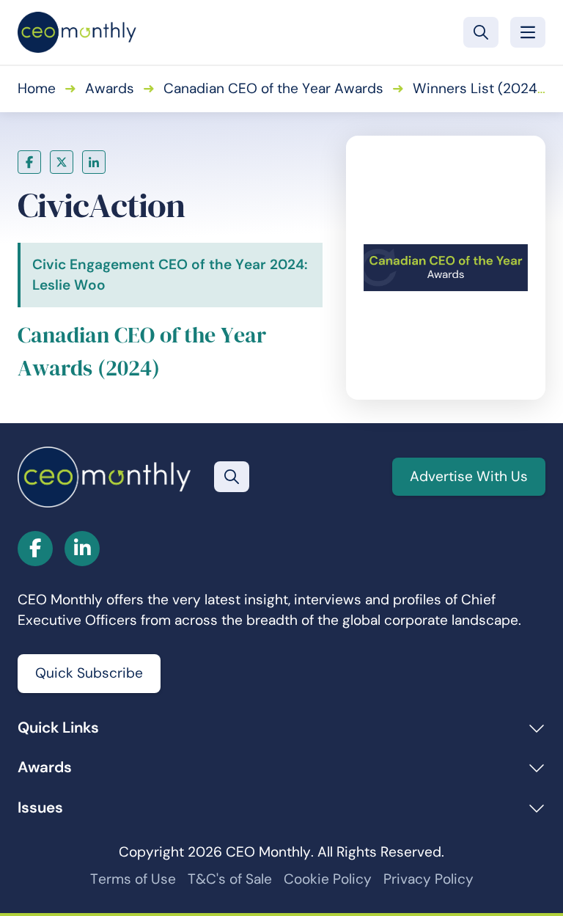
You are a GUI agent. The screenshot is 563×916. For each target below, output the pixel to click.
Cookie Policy (328, 879)
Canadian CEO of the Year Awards (273, 88)
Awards (109, 88)
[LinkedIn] (94, 162)
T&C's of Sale (230, 879)
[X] (61, 162)
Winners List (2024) (477, 88)
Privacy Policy (428, 879)
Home (37, 88)
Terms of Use (133, 879)
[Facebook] (29, 162)
